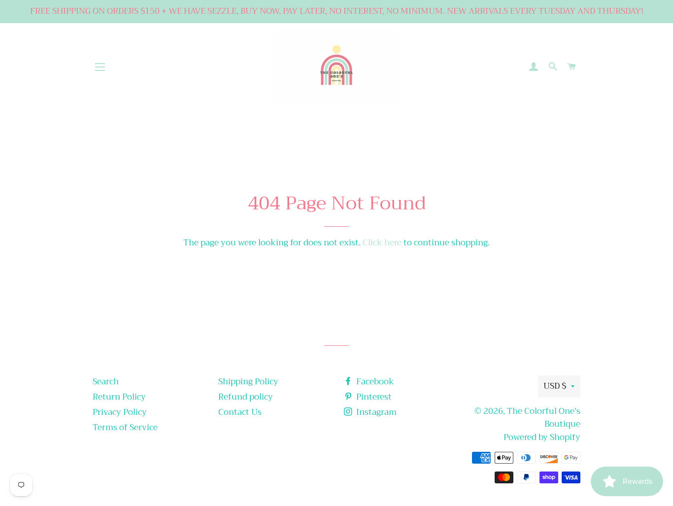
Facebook (374, 381)
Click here (382, 243)
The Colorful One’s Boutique (543, 418)
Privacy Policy (120, 412)
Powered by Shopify (542, 437)
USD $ (554, 386)
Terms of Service (125, 427)
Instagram (375, 412)
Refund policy (245, 397)
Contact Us (240, 412)
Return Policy (119, 397)
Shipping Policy (248, 381)
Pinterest (373, 397)
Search (106, 381)
